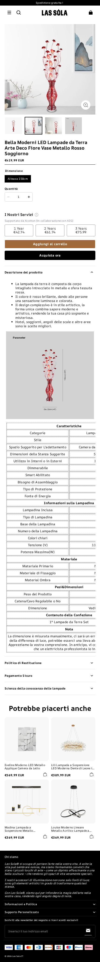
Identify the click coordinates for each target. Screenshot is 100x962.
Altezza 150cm (18, 179)
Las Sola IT (17, 956)
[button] (9, 12)
